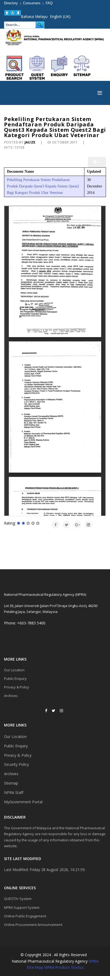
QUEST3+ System (18, 898)
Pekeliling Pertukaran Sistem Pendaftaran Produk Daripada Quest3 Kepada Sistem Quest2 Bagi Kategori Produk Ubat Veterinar (43, 186)
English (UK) (60, 16)
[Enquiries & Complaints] (59, 68)
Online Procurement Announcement (33, 924)
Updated (94, 171)
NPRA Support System (22, 907)
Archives (11, 695)
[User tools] (97, 162)
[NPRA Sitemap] (82, 68)
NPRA (94, 961)
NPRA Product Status (64, 967)
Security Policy (16, 764)
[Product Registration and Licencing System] (37, 68)
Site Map (35, 967)
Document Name (20, 171)
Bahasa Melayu (34, 16)
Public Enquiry (15, 678)
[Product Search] (14, 68)
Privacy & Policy (16, 687)
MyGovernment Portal (23, 801)
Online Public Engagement (25, 916)
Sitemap (11, 783)
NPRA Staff (13, 792)
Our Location (14, 670)
